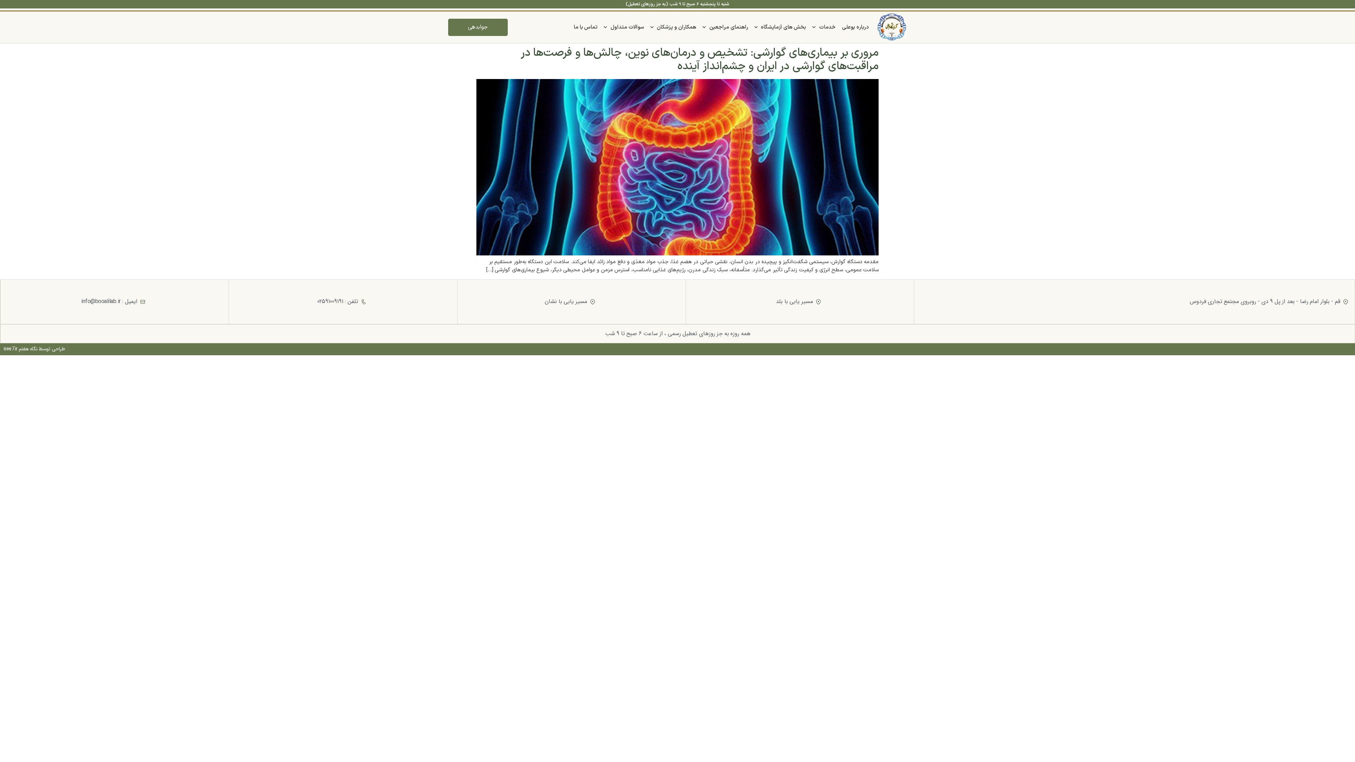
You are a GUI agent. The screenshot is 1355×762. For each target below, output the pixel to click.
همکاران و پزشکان (676, 27)
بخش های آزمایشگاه (783, 27)
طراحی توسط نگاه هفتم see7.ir (34, 349)
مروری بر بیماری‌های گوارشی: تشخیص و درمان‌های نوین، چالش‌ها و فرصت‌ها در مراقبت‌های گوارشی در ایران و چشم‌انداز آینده (700, 59)
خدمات (827, 27)
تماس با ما (585, 27)
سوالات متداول (627, 27)
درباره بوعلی (855, 27)
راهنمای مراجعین (728, 27)
